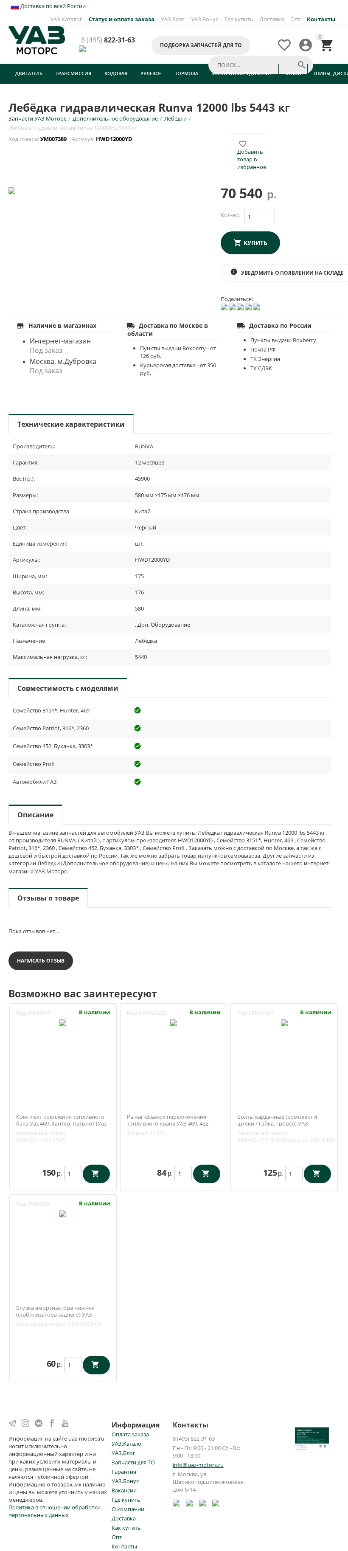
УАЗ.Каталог (66, 19)
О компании (128, 1509)
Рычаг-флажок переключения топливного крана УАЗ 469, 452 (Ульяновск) (167, 1124)
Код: (21, 1012)
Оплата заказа (130, 1434)
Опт (295, 19)
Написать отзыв (41, 960)
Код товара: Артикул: (71, 139)
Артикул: (138, 1133)
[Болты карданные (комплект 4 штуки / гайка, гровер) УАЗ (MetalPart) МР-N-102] (284, 1022)
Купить (255, 243)
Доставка (272, 19)
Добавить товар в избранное (251, 155)
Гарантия (124, 1471)
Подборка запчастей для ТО (201, 45)
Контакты (124, 1546)
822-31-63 (108, 40)
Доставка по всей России (52, 6)
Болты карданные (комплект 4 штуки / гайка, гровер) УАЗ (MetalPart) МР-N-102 (277, 1124)
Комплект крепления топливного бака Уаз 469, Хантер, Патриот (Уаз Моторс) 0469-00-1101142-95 (61, 1124)
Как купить (126, 1527)
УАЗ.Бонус (204, 19)
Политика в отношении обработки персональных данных (54, 1511)
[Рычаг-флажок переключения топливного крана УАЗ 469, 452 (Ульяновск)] (173, 1022)
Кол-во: (230, 215)
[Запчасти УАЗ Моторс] (36, 40)
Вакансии (124, 1490)
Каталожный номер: (41, 1133)
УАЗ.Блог (173, 19)
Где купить (239, 19)
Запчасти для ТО (133, 1462)
